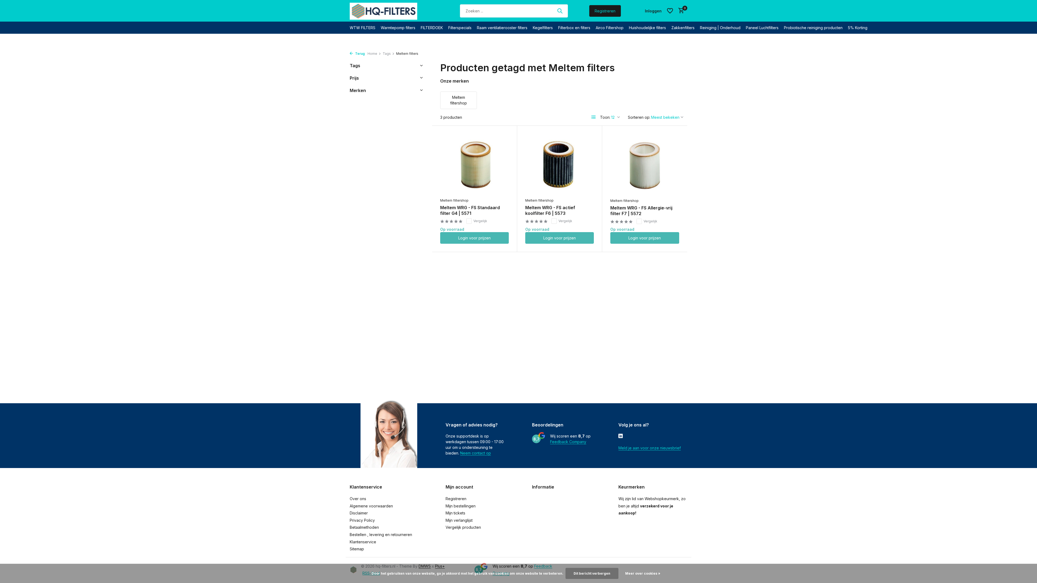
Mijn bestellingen (461, 506)
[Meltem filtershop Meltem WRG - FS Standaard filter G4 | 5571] (474, 164)
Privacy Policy (362, 520)
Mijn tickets (455, 513)
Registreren (605, 11)
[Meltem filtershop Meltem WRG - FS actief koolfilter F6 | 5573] (559, 164)
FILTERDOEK (432, 27)
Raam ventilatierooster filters (502, 27)
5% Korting (857, 27)
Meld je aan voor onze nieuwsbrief (649, 448)
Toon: (605, 117)
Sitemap (357, 549)
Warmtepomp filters (398, 27)
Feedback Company (568, 441)
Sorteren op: (639, 117)
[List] (593, 117)
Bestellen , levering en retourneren (381, 534)
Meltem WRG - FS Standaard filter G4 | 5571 (470, 210)
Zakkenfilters (683, 27)
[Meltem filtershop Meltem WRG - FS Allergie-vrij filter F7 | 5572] (644, 164)
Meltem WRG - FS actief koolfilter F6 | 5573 (550, 210)
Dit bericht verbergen (592, 573)
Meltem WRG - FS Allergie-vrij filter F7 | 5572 (641, 210)
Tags (387, 54)
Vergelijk (480, 221)
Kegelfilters (543, 27)
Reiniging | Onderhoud (720, 27)
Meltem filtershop (454, 200)
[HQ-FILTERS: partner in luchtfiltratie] (383, 11)
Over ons (358, 498)
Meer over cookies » (642, 573)
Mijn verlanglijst (459, 520)
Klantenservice (363, 542)
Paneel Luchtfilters (762, 27)
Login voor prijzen (474, 238)
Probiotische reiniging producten (813, 27)
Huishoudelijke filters (647, 27)
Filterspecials (460, 27)
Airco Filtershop (610, 27)
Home (372, 54)
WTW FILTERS (362, 27)
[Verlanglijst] (670, 11)
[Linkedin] (620, 436)
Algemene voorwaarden (371, 506)
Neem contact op (475, 453)
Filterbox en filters (574, 27)
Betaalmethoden (364, 527)
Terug (359, 54)
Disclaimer (359, 513)
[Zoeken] (560, 10)
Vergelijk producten (463, 527)
